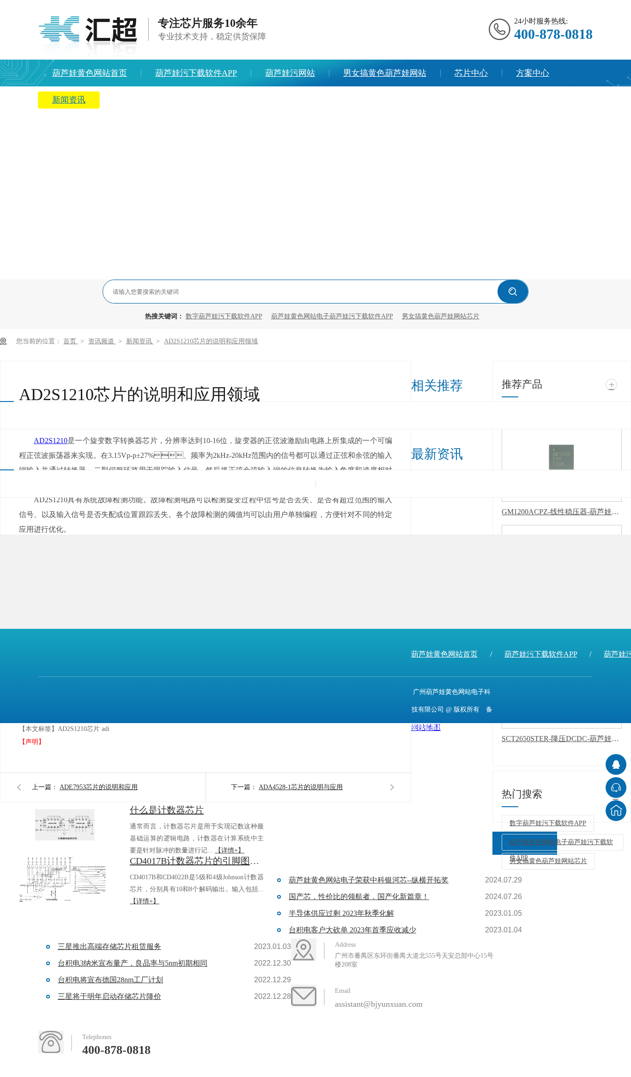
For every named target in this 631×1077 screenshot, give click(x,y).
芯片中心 (471, 73)
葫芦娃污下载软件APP (196, 73)
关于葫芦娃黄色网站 (151, 99)
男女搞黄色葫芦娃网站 (384, 73)
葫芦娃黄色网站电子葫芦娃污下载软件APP (332, 316)
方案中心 (532, 73)
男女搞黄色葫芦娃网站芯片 (440, 316)
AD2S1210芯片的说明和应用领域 (211, 341)
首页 (70, 341)
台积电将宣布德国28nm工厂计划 (110, 980)
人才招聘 (233, 99)
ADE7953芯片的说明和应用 (99, 787)
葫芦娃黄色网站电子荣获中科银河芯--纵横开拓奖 (369, 880)
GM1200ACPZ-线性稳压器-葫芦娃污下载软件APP (562, 512)
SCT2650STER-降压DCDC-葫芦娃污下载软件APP (562, 738)
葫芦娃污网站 (290, 73)
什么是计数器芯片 (167, 810)
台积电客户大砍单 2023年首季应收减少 (352, 930)
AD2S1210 (50, 440)
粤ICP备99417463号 (458, 727)
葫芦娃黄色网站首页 (89, 73)
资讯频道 (102, 341)
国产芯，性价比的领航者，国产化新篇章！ (359, 897)
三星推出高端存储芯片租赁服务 (109, 946)
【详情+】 (229, 850)
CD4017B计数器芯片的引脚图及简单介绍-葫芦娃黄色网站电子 (197, 861)
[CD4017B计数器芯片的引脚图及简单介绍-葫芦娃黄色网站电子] (64, 878)
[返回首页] (616, 810)
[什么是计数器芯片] (64, 827)
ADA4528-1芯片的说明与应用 (301, 787)
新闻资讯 (68, 99)
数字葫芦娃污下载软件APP (224, 316)
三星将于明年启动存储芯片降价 (109, 996)
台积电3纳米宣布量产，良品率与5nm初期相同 (132, 963)
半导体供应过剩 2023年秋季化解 (341, 913)
